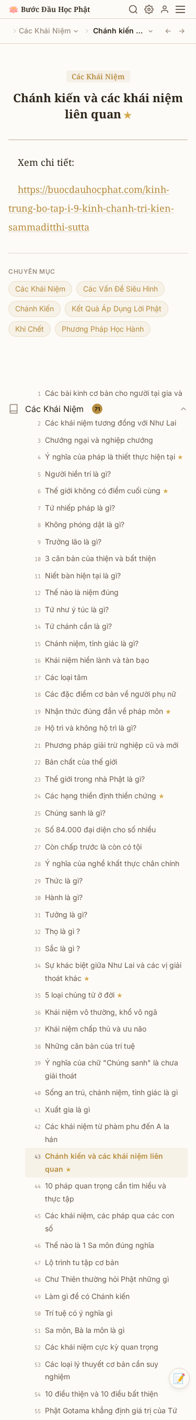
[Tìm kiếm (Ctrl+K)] (133, 9)
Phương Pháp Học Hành (103, 328)
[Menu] (180, 9)
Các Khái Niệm (45, 30)
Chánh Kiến (34, 308)
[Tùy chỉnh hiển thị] (149, 9)
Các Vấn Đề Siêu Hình (120, 288)
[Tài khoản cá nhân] (164, 9)
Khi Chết (29, 328)
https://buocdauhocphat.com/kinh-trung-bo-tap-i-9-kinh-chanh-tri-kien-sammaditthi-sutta (91, 208)
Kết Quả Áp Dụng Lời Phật (117, 308)
